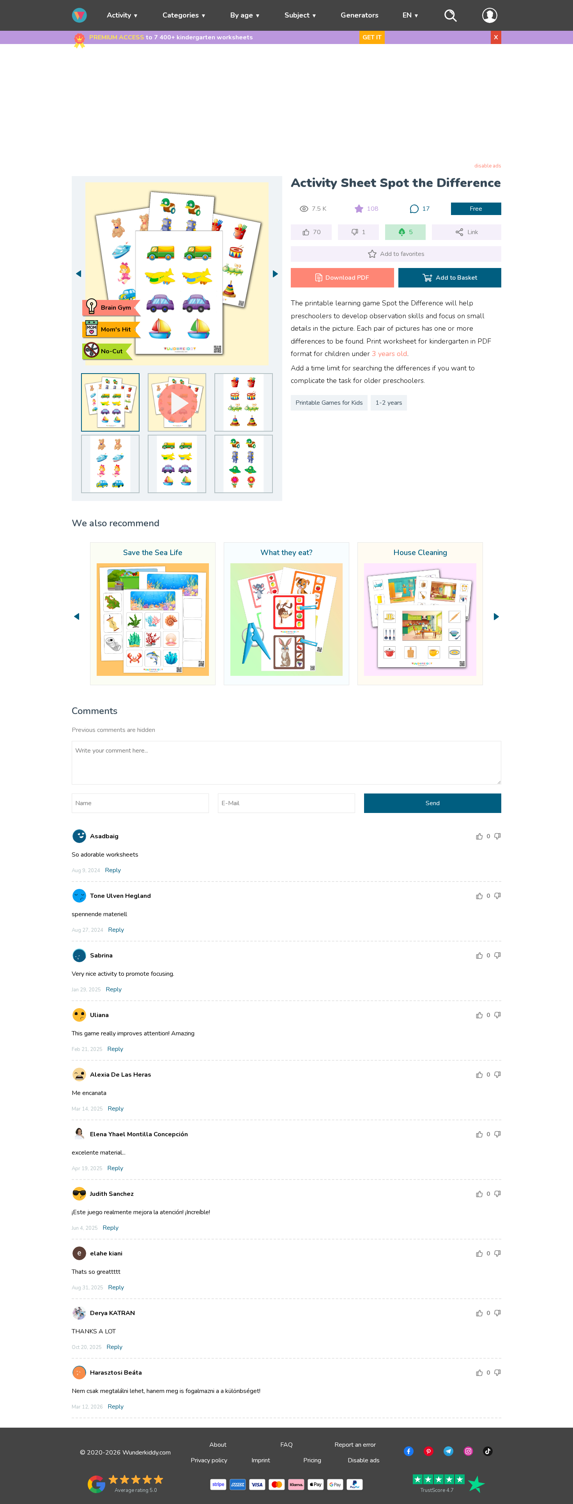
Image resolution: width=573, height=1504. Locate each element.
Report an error (355, 1445)
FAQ (286, 1445)
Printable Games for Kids (329, 402)
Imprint (260, 1460)
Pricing (312, 1460)
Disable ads (364, 1460)
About (217, 1445)
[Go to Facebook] (408, 1452)
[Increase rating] (479, 836)
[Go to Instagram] (467, 1452)
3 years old (389, 353)
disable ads (487, 165)
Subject (297, 15)
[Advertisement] (287, 104)
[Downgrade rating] (497, 836)
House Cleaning (420, 553)
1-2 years (388, 402)
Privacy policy (209, 1460)
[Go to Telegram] (447, 1452)
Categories (181, 15)
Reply (113, 870)
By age (241, 15)
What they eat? (286, 553)
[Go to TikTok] (487, 1452)
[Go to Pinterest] (427, 1452)
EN (407, 15)
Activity (119, 15)
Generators (359, 15)
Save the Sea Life (152, 553)
